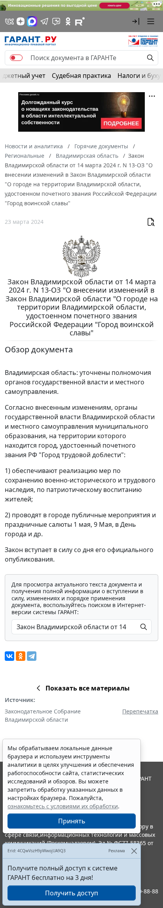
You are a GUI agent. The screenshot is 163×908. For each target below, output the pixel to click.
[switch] (16, 58)
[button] (135, 21)
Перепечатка (140, 711)
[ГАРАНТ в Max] (32, 21)
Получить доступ (71, 893)
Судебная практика (81, 75)
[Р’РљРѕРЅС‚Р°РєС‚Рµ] (9, 656)
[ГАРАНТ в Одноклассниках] (68, 21)
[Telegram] (31, 656)
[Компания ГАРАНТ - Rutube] (80, 21)
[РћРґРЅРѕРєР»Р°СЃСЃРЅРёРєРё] (20, 656)
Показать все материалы (87, 688)
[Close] (134, 851)
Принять (71, 821)
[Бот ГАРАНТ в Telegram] (56, 21)
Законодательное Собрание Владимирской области (43, 715)
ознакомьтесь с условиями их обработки (63, 806)
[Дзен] (21, 21)
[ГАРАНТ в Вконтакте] (9, 21)
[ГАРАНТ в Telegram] (44, 21)
